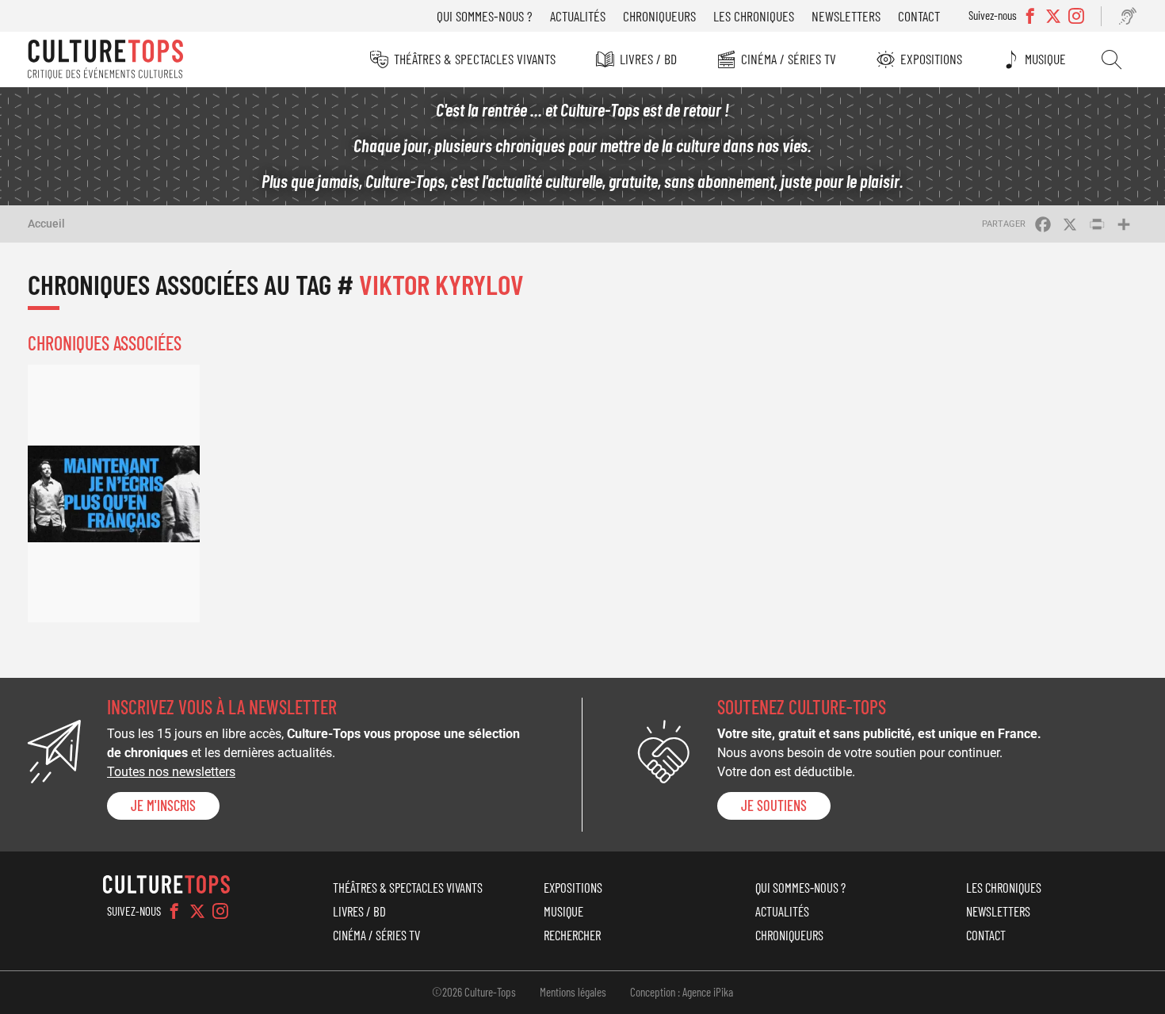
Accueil (46, 223)
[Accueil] (105, 59)
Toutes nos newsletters (171, 771)
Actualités (577, 16)
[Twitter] (197, 910)
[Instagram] (220, 910)
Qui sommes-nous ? (485, 16)
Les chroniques (753, 16)
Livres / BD (648, 58)
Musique (1045, 58)
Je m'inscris (163, 805)
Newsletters (846, 16)
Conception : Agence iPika (681, 992)
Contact (919, 16)
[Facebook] (174, 910)
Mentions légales (573, 992)
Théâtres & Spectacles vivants (475, 58)
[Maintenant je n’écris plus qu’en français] (114, 493)
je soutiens (774, 805)
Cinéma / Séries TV (788, 58)
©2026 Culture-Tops (474, 992)
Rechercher (1111, 59)
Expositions (931, 58)
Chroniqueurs (659, 16)
